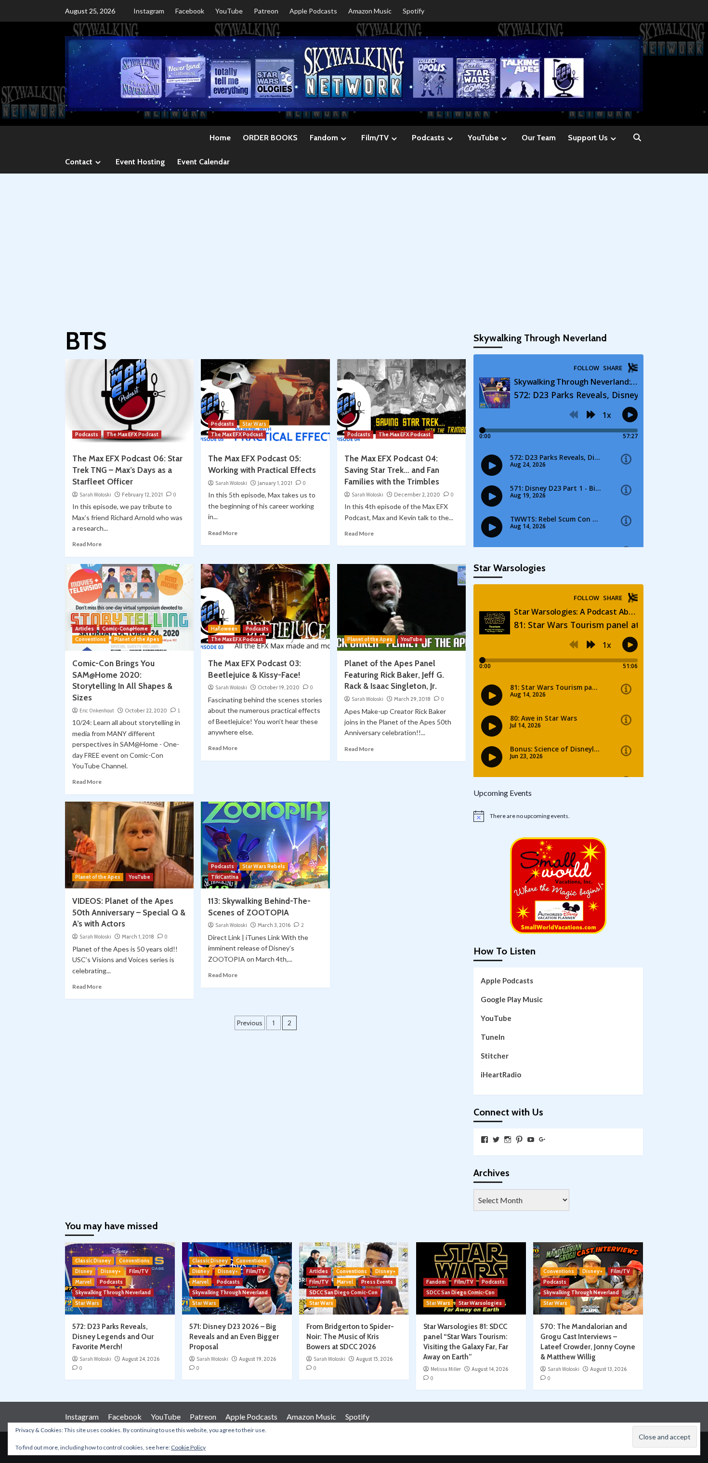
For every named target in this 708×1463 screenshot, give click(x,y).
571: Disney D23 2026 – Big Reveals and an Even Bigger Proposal (234, 1336)
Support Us (588, 137)
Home (220, 137)
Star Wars (254, 423)
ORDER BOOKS (270, 137)
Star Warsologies (480, 1303)
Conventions (90, 639)
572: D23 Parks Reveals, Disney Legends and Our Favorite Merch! (113, 1336)
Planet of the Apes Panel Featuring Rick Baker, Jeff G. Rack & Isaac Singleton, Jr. (394, 674)
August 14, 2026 (490, 1369)
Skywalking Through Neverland (113, 1292)
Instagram (148, 11)
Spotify (413, 11)
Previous (249, 1023)
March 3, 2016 (274, 925)
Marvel (83, 1281)
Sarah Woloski (95, 494)
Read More (87, 544)
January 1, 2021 (275, 483)
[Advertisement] (354, 245)
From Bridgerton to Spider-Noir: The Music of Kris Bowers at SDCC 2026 (350, 1336)
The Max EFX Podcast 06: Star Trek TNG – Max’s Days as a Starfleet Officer (127, 470)
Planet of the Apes (136, 639)
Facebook (189, 11)
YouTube (229, 11)
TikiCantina (224, 876)
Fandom (324, 137)
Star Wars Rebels (263, 866)
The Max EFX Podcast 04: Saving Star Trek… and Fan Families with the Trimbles (391, 470)
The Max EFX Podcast (132, 434)
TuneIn (493, 1037)
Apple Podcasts (313, 11)
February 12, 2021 (142, 494)
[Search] (637, 138)
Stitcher (495, 1055)
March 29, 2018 (412, 699)
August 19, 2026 (257, 1359)
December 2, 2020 (417, 494)
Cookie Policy (188, 1447)
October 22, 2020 (146, 710)
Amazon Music (370, 11)
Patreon (266, 11)
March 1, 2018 (138, 936)
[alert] (558, 816)
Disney (83, 1271)
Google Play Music (512, 999)
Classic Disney (93, 1260)
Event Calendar (203, 161)
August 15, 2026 (374, 1359)
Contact (78, 161)
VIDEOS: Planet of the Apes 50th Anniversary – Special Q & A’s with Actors (128, 912)
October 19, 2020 (279, 687)
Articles (84, 628)
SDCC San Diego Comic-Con (343, 1292)
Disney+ (111, 1271)
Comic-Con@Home (125, 628)
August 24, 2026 (140, 1359)
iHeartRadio (501, 1074)
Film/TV (375, 137)
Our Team (539, 137)
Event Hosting (140, 161)
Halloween (224, 628)
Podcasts (428, 137)
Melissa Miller (446, 1369)
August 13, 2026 (608, 1369)
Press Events (377, 1281)
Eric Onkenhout (96, 710)
